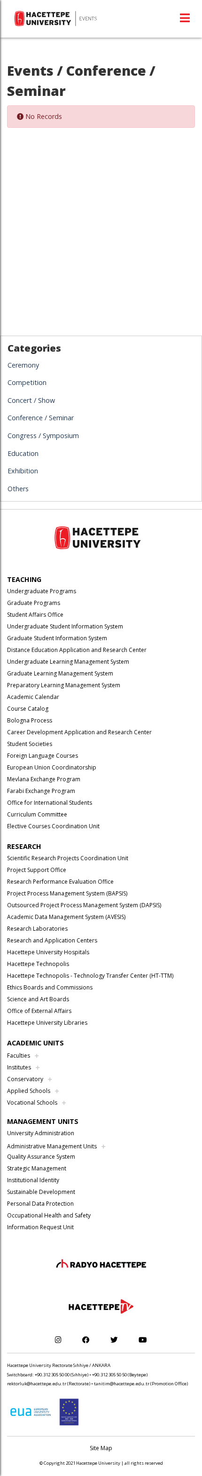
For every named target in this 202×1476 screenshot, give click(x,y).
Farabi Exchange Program (41, 791)
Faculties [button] (18, 1056)
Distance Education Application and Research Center (77, 650)
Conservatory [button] (25, 1079)
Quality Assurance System (41, 1157)
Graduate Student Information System (57, 638)
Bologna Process (29, 720)
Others (18, 488)
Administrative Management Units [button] (52, 1146)
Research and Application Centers (52, 940)
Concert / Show (31, 400)
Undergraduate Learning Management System (68, 662)
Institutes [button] (19, 1067)
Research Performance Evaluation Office (60, 882)
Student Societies (29, 744)
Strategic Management (36, 1168)
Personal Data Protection (40, 1204)
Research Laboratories (37, 929)
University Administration (40, 1133)
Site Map (101, 1448)
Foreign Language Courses (42, 756)
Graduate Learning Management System (60, 673)
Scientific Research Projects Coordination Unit (67, 858)
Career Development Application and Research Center (79, 732)
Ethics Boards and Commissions (50, 987)
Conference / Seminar (41, 417)
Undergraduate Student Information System (65, 626)
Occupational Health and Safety (49, 1215)
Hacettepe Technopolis (38, 964)
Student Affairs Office (35, 615)
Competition (27, 382)
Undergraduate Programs (41, 591)
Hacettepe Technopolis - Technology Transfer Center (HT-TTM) (90, 976)
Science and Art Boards (38, 999)
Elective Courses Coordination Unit (53, 826)
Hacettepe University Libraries (47, 1023)
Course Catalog (27, 709)
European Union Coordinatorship (51, 767)
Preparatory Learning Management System (63, 685)
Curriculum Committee (37, 814)
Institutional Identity (33, 1180)
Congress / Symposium (43, 435)
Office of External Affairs (39, 1011)
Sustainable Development (41, 1192)
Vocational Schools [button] (32, 1103)
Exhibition (23, 470)
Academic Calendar (33, 697)
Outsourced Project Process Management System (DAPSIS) (84, 905)
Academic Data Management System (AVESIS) (66, 917)
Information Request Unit (40, 1227)
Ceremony (23, 365)
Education (23, 453)
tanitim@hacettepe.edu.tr (121, 1384)
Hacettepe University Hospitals (48, 952)
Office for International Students (49, 803)
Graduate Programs (33, 603)
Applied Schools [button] (28, 1091)
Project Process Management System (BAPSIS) (67, 893)
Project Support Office (36, 870)
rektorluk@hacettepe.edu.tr (36, 1384)
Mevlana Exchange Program (43, 779)
